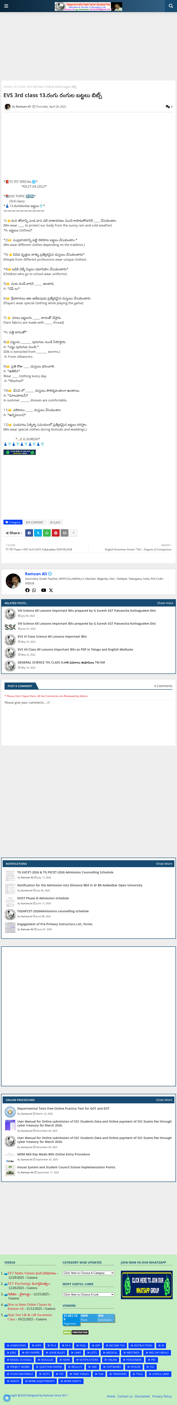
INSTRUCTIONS (143, 1345)
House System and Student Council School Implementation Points (66, 1167)
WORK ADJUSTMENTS (41, 1381)
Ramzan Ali (36, 573)
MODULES (47, 1360)
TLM (100, 1374)
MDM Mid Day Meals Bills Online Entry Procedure (53, 1154)
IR (163, 1345)
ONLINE (112, 1360)
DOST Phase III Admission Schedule (43, 898)
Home (7, 87)
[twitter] (51, 590)
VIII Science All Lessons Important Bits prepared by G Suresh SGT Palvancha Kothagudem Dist (87, 611)
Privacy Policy (162, 1396)
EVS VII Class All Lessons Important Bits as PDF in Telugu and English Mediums (75, 649)
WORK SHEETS (72, 1381)
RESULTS (76, 1367)
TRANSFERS (120, 1374)
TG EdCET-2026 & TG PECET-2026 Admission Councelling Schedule (65, 872)
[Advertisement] (88, 46)
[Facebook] (29, 533)
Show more (165, 603)
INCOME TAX (117, 1345)
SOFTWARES (113, 1367)
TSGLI (139, 1374)
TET (61, 1374)
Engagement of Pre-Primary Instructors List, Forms (54, 924)
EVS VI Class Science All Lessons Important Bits (52, 636)
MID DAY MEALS (159, 1352)
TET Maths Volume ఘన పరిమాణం (32, 1273)
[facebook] (27, 590)
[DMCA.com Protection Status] (76, 1334)
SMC (94, 1367)
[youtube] (43, 590)
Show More (164, 864)
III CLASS (19, 87)
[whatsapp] (34, 590)
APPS (38, 1345)
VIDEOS (14, 1381)
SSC (152, 1367)
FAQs (83, 1345)
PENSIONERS (134, 1360)
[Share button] (73, 533)
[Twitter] (38, 533)
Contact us (125, 1396)
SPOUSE (136, 1367)
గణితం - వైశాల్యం (19, 1294)
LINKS (77, 1352)
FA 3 (53, 1345)
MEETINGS (133, 1352)
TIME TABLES (81, 1374)
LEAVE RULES (57, 1352)
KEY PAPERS (32, 1352)
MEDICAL (111, 1352)
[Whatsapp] (47, 533)
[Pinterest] (56, 533)
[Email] (64, 533)
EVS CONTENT (34, 522)
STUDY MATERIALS (21, 1374)
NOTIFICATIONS (88, 1360)
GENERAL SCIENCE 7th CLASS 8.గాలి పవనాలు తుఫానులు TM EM (61, 662)
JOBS (13, 1352)
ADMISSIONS (18, 1345)
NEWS (66, 1360)
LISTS (93, 1352)
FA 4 (67, 1345)
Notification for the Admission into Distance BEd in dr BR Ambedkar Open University (79, 885)
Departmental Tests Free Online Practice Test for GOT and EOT (63, 1108)
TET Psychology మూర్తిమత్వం (28, 1283)
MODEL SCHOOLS (21, 1360)
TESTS (46, 1374)
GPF (97, 1345)
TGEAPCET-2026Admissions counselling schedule (53, 911)
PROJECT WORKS (20, 1367)
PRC (153, 1360)
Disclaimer (142, 1396)
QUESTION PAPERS (50, 1367)
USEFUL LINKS (160, 1374)
